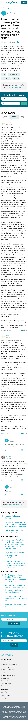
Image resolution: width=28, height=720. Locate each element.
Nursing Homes (5, 672)
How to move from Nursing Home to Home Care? (14, 532)
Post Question (14, 624)
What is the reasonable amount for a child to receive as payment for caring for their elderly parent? (15, 564)
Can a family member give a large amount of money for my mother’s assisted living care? (16, 524)
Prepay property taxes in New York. (15, 606)
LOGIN (24, 2)
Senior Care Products (6, 686)
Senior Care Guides (5, 681)
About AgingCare (5, 698)
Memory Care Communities (7, 669)
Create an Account (5, 695)
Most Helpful (5, 117)
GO (24, 103)
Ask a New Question (15, 87)
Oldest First (22, 117)
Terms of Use (22, 716)
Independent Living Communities (9, 664)
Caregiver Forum (5, 678)
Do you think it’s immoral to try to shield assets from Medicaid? (15, 555)
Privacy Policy (6, 717)
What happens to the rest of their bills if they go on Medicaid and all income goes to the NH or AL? (15, 578)
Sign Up (14, 645)
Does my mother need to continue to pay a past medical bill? (16, 598)
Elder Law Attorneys (6, 683)
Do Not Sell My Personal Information (17, 717)
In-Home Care (4, 662)
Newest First (14, 117)
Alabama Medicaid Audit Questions (13, 517)
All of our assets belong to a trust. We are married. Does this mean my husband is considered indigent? (15, 589)
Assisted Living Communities (8, 667)
